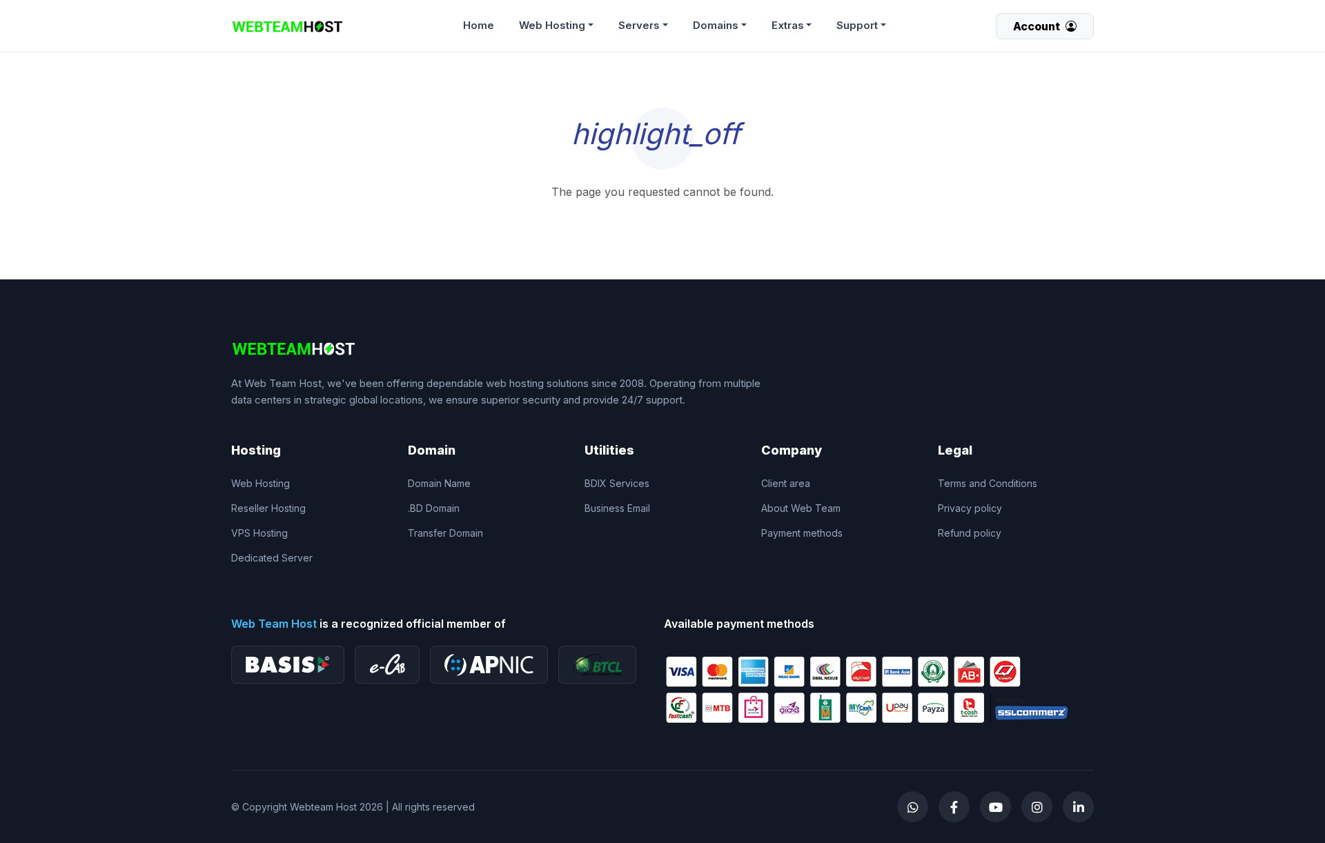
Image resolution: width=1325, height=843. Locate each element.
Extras (788, 25)
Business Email (617, 508)
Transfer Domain (445, 533)
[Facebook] (954, 806)
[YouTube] (995, 806)
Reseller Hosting (268, 508)
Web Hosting (552, 25)
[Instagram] (1036, 806)
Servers (639, 25)
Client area (785, 483)
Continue (663, 211)
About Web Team (801, 508)
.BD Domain (434, 508)
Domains (715, 25)
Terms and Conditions (987, 483)
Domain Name (439, 483)
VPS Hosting (259, 533)
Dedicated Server (272, 558)
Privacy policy (970, 508)
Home (478, 25)
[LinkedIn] (1078, 806)
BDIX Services (617, 483)
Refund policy (969, 533)
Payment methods (802, 533)
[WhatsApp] (912, 806)
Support (857, 25)
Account (1038, 26)
